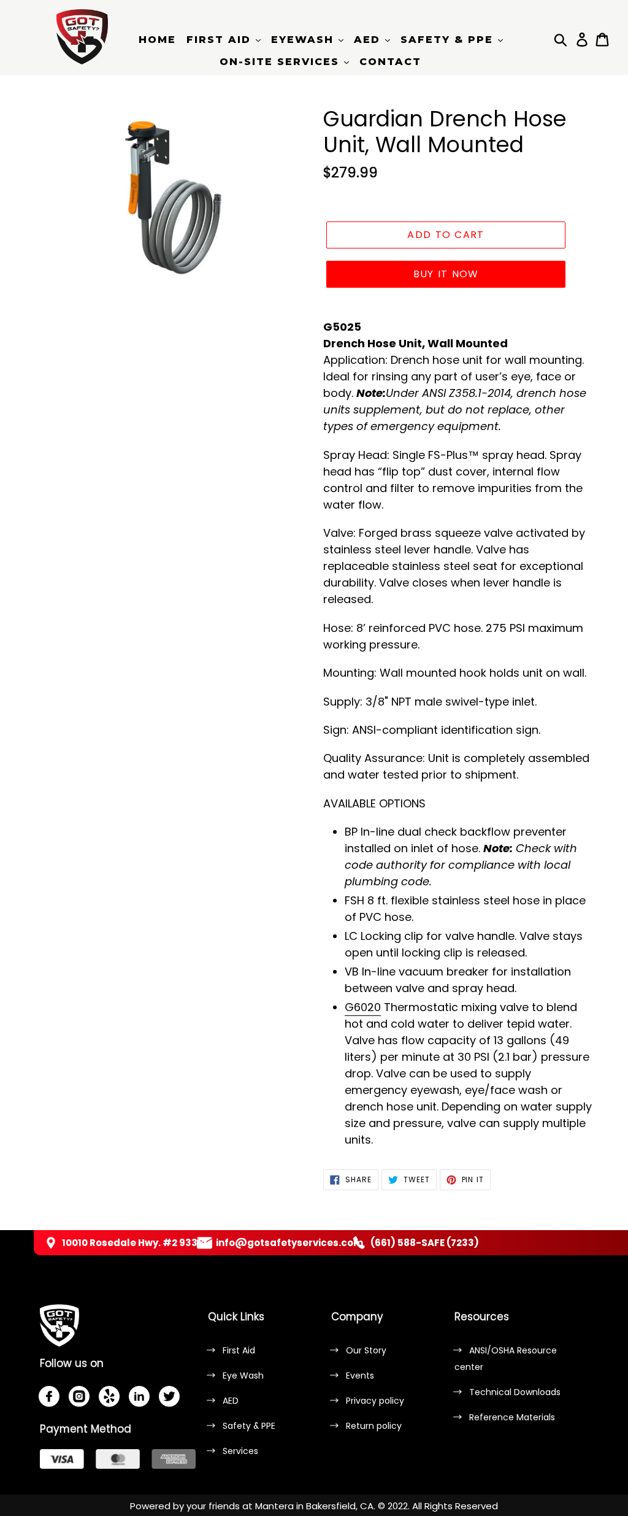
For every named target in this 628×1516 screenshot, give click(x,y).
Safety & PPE (249, 1426)
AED (231, 1401)
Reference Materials (512, 1417)
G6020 (363, 1007)
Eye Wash (243, 1375)
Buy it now (446, 274)
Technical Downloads (515, 1392)
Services (240, 1451)
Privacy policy (375, 1401)
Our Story (366, 1350)
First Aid (239, 1350)
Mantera (274, 1505)
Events (360, 1375)
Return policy (374, 1426)
